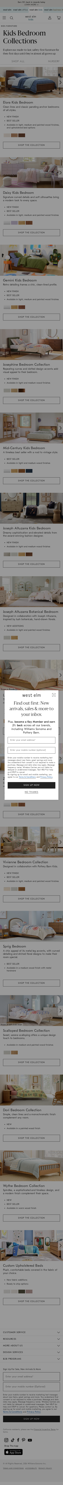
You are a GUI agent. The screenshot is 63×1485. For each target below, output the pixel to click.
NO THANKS (31, 792)
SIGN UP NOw (31, 785)
